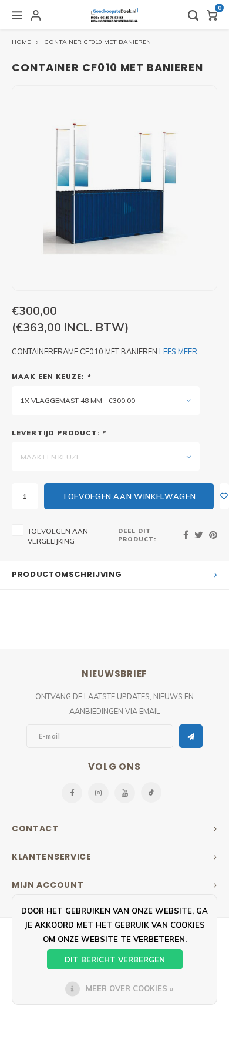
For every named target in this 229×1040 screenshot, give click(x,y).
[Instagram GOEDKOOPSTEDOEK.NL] (98, 793)
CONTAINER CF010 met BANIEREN (97, 42)
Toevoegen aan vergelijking (58, 535)
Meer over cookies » (129, 988)
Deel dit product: (137, 534)
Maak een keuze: (51, 377)
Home (21, 42)
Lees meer (178, 351)
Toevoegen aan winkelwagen (129, 496)
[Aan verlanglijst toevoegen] (224, 496)
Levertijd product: (59, 433)
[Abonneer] (191, 736)
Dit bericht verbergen (115, 959)
